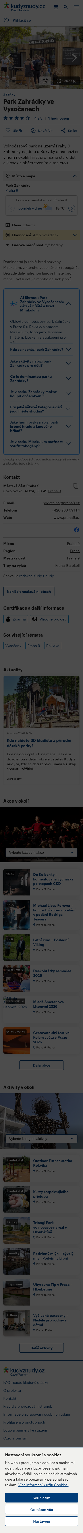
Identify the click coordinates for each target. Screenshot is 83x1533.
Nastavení (41, 1521)
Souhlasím (41, 1498)
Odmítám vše (41, 1509)
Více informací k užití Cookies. (43, 1485)
